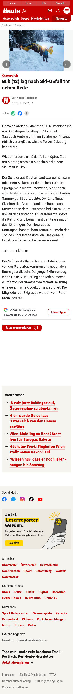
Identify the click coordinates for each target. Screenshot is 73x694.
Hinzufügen (58, 312)
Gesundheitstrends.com (32, 640)
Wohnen (27, 619)
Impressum (9, 675)
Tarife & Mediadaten (33, 675)
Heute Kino (33, 598)
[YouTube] (40, 499)
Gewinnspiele (42, 613)
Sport (25, 19)
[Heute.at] (11, 10)
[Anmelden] (58, 10)
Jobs (43, 3)
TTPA (52, 675)
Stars (6, 592)
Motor (6, 625)
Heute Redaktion (26, 98)
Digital (43, 592)
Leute (18, 592)
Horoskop (58, 592)
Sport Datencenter (15, 613)
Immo (29, 3)
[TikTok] (31, 499)
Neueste (61, 19)
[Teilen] (26, 113)
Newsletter (10, 577)
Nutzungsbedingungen (48, 681)
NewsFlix (60, 3)
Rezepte (61, 613)
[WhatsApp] (13, 113)
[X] (13, 499)
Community (43, 571)
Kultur (30, 592)
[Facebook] (20, 113)
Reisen (19, 625)
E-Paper (12, 3)
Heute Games (11, 598)
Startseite (7, 25)
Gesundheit (10, 619)
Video (32, 625)
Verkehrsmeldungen (51, 619)
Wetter (60, 571)
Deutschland (49, 565)
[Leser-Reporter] (50, 10)
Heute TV (50, 598)
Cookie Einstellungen (15, 687)
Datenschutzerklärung (16, 681)
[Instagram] (22, 499)
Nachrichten (11, 571)
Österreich (11, 19)
